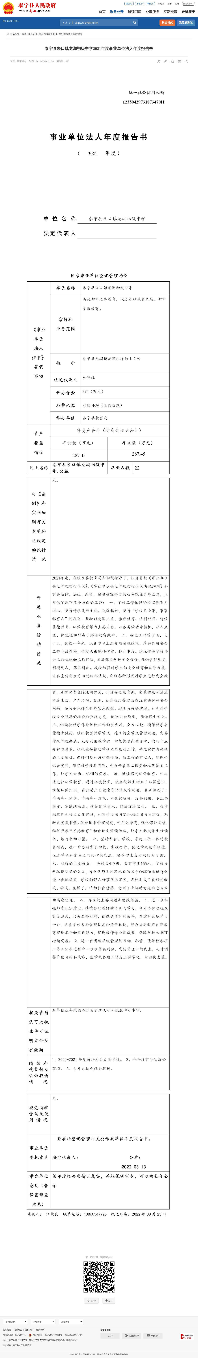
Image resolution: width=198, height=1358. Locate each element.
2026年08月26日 (11, 21)
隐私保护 (29, 1330)
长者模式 (167, 22)
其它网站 (65, 1322)
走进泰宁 (188, 12)
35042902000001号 (53, 1335)
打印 (93, 1300)
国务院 (129, 3)
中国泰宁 (155, 1336)
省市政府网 (10, 1322)
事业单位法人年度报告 (70, 34)
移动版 (161, 3)
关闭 (110, 1300)
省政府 (140, 3)
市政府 (150, 3)
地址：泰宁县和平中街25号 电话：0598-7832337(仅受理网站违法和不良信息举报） (40, 1340)
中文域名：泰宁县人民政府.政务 (17, 1345)
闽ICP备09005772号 (74, 1335)
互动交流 (170, 12)
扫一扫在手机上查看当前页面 (99, 1257)
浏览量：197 (62, 61)
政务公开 (117, 12)
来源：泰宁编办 (18, 61)
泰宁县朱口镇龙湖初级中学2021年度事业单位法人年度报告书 (99, 48)
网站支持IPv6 (188, 4)
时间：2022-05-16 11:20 (41, 61)
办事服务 (152, 12)
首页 (102, 12)
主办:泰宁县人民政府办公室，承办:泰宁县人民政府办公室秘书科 (99, 1354)
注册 (177, 3)
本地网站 (37, 1322)
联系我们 (7, 1330)
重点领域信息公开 (48, 34)
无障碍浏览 (186, 22)
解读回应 (135, 12)
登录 (170, 3)
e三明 (110, 1336)
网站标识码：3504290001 (14, 1335)
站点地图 (18, 1330)
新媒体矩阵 (105, 1330)
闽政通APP (134, 1336)
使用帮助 (40, 1330)
